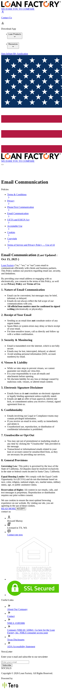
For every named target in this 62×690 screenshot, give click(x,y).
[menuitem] (14, 36)
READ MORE (8, 508)
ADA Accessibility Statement (21, 646)
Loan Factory (7, 265)
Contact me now (15, 534)
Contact (11, 616)
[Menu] (2, 164)
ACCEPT (21, 509)
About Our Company (17, 609)
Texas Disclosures (15, 639)
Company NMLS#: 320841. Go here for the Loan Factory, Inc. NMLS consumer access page (31, 631)
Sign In (4, 53)
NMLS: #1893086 (16, 623)
